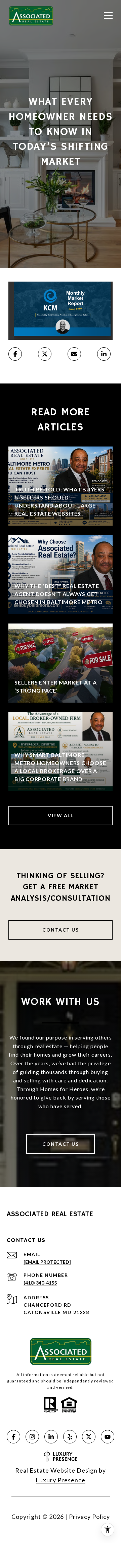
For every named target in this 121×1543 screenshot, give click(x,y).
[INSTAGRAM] (32, 1436)
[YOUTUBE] (107, 1436)
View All (60, 815)
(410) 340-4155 (40, 1283)
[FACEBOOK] (13, 1436)
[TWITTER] (88, 1436)
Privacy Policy (89, 1516)
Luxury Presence (60, 1480)
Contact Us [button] (60, 930)
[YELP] (70, 1436)
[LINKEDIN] (51, 1436)
